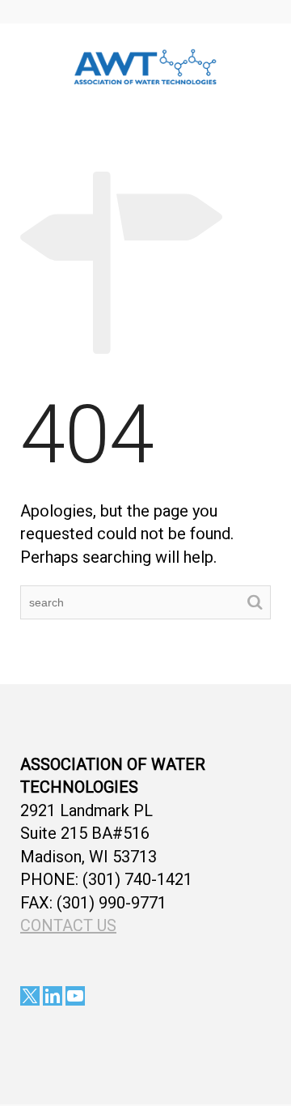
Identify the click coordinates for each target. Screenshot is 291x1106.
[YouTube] (75, 996)
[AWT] (145, 64)
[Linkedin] (52, 996)
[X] (30, 996)
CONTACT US (68, 925)
